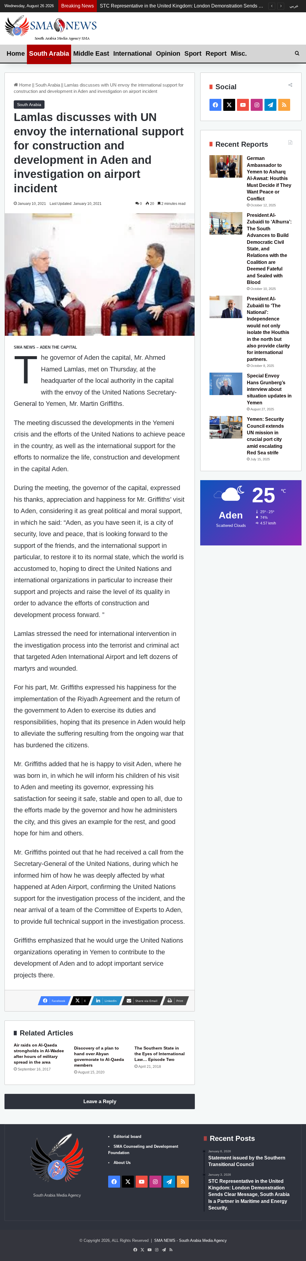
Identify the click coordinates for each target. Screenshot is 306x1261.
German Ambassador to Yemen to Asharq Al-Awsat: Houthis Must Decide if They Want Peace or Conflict (269, 178)
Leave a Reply (99, 1101)
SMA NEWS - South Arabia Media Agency (190, 1240)
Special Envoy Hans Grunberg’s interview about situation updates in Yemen (269, 389)
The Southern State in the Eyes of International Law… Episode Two (159, 1054)
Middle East (91, 53)
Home (16, 53)
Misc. (239, 53)
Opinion (168, 53)
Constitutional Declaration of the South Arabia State (154, 5)
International (132, 53)
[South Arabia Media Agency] (50, 27)
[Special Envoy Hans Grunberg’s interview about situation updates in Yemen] (225, 384)
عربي (294, 6)
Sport (192, 53)
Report (216, 53)
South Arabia (49, 53)
